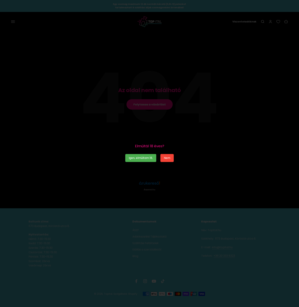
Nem (167, 158)
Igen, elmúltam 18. (141, 158)
